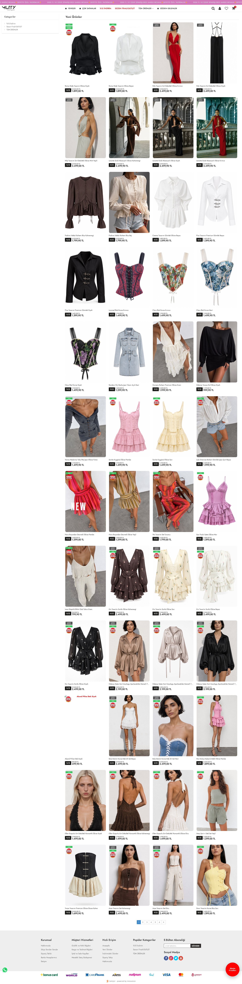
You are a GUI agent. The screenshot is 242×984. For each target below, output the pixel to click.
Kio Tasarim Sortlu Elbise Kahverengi (122, 609)
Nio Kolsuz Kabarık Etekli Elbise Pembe (211, 758)
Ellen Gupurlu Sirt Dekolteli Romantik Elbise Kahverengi (129, 833)
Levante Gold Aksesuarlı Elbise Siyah (166, 160)
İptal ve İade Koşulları (80, 953)
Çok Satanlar (89, 8)
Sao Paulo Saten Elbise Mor (206, 534)
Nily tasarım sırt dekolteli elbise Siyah (210, 86)
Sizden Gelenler (168, 8)
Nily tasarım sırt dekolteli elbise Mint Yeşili (81, 160)
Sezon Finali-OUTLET (125, 8)
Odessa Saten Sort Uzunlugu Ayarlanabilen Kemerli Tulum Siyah (217, 684)
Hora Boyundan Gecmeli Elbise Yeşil (122, 534)
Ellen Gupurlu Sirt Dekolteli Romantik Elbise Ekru (171, 833)
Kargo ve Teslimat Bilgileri (82, 949)
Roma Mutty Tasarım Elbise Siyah (77, 86)
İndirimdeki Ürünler (110, 953)
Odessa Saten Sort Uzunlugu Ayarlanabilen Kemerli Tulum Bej (173, 684)
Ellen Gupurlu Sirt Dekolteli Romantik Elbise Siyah (83, 833)
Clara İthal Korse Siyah (73, 385)
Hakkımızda (45, 945)
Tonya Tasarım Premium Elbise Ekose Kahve (81, 908)
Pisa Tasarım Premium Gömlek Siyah (78, 310)
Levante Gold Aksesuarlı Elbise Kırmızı (210, 160)
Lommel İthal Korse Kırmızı (119, 310)
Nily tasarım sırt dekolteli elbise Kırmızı (168, 86)
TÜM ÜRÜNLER (145, 8)
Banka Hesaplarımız (49, 957)
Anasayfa (106, 945)
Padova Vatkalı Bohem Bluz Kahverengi (79, 235)
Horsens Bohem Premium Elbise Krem (167, 385)
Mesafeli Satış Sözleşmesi (82, 957)
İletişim (44, 961)
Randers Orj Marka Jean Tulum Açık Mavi (124, 385)
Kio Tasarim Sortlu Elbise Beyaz (208, 609)
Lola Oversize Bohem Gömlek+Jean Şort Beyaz (213, 459)
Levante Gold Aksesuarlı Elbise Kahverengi (124, 160)
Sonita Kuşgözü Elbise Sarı (163, 459)
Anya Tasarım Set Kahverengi (119, 908)
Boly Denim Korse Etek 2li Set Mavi (166, 758)
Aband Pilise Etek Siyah (73, 758)
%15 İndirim (105, 8)
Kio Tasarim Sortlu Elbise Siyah (76, 684)
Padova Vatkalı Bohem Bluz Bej (120, 235)
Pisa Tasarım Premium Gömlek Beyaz (210, 235)
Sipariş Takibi (46, 953)
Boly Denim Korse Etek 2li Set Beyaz (122, 758)
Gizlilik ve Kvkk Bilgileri (81, 945)
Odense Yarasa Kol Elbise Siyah (208, 385)
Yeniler (71, 8)
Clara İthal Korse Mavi (204, 310)
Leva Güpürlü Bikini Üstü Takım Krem (78, 609)
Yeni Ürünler (107, 949)
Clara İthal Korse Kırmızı (162, 310)
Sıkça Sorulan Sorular (49, 949)
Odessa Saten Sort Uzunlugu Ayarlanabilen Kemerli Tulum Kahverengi (129, 684)
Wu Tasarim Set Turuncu (161, 534)
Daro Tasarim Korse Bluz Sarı (207, 908)
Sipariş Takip (107, 957)
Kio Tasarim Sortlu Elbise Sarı (164, 609)
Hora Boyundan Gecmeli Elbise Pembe (79, 534)
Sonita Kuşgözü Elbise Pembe (120, 459)
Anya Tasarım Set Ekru (161, 908)
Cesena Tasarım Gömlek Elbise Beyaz (166, 235)
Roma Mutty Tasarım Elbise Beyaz (121, 86)
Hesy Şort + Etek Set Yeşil (205, 833)
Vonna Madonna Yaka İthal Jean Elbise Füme (81, 459)
